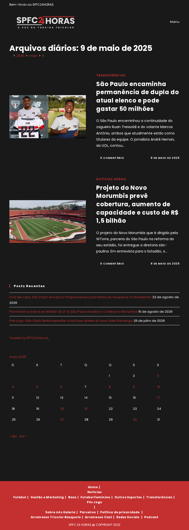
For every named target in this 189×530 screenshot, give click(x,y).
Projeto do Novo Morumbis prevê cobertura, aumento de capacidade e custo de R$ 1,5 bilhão (137, 204)
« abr (13, 436)
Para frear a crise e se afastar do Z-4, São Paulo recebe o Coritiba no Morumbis (73, 311)
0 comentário (112, 158)
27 (62, 419)
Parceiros (88, 512)
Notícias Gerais (111, 179)
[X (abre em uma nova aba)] (161, 4)
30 (135, 419)
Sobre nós (53, 512)
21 (85, 408)
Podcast (151, 517)
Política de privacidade (120, 512)
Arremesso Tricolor (47, 517)
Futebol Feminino (95, 497)
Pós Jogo (94, 502)
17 (158, 397)
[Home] (10, 55)
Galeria (69, 512)
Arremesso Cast (98, 517)
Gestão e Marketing (47, 497)
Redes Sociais (127, 517)
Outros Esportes (128, 497)
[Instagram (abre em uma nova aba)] (172, 4)
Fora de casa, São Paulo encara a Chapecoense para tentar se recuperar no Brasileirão (80, 297)
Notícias (94, 492)
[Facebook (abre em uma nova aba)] (167, 4)
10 (158, 386)
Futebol (19, 497)
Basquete (72, 517)
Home (93, 487)
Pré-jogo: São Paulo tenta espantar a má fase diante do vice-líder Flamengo (71, 320)
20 (62, 408)
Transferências (110, 75)
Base (72, 497)
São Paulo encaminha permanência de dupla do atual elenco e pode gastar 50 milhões (137, 96)
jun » (22, 436)
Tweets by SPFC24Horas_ (29, 338)
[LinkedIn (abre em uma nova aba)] (177, 4)
